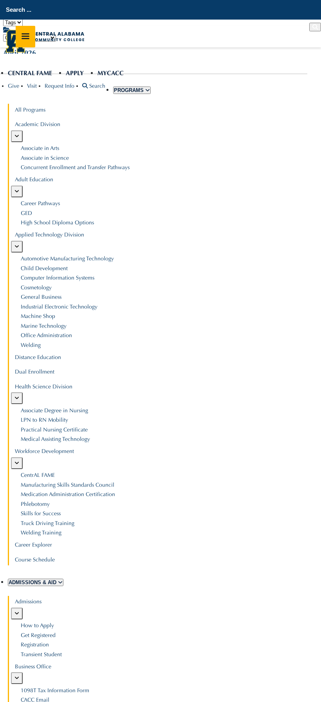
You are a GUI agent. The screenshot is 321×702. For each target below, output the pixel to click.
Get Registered (38, 635)
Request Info (59, 86)
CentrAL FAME (30, 73)
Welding (31, 345)
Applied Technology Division (49, 234)
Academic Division (37, 124)
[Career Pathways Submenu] (17, 191)
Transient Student (41, 654)
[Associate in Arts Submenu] (17, 136)
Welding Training (41, 532)
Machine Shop (38, 316)
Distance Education (38, 357)
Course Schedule (35, 559)
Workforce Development (44, 451)
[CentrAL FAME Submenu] (17, 463)
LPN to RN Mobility (44, 420)
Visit (32, 86)
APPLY (75, 73)
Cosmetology (36, 287)
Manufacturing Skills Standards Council (67, 485)
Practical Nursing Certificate (54, 429)
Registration (35, 644)
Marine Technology (44, 326)
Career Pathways (40, 203)
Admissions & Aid (33, 582)
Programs (129, 90)
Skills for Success (41, 513)
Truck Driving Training (47, 523)
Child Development (44, 268)
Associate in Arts (40, 148)
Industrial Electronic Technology (59, 306)
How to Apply (37, 625)
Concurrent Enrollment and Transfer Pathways (75, 167)
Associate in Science (45, 158)
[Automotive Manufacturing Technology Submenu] (17, 247)
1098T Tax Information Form (55, 690)
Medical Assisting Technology (55, 439)
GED (26, 213)
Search (96, 86)
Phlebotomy (35, 504)
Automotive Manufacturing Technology (67, 258)
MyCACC (110, 73)
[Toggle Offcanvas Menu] (25, 36)
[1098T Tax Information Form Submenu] (17, 678)
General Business (41, 297)
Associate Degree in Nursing (54, 410)
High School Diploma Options (57, 222)
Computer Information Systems (57, 277)
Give (13, 86)
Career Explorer (33, 544)
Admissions (28, 601)
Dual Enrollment (34, 371)
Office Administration (46, 335)
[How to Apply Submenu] (17, 613)
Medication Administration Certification (68, 494)
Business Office (33, 666)
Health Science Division (43, 386)
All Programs (30, 109)
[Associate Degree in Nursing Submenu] (17, 398)
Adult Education (34, 179)
